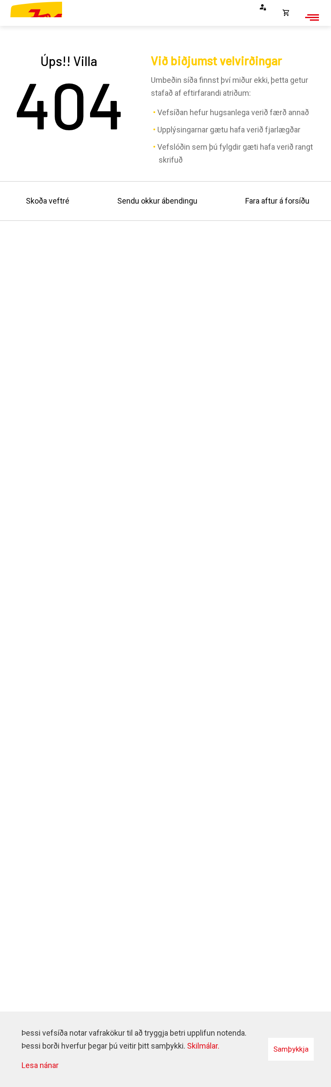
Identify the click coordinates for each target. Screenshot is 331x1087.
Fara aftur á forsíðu (277, 200)
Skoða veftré (47, 200)
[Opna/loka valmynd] (311, 17)
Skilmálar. (203, 1045)
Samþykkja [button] (291, 1049)
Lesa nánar (40, 1065)
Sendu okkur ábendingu (157, 200)
